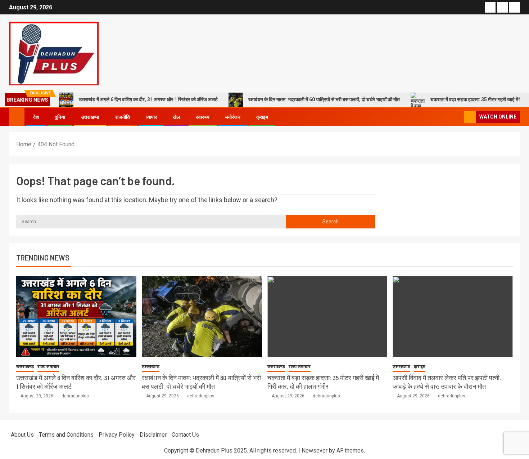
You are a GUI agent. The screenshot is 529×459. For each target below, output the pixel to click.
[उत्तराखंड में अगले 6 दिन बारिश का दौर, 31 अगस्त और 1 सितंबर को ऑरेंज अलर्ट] (76, 316)
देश (36, 117)
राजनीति (122, 117)
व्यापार (151, 117)
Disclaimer (153, 434)
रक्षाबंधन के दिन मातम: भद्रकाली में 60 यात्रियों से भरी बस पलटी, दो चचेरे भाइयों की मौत (324, 99)
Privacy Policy (117, 434)
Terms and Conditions (66, 434)
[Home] (16, 117)
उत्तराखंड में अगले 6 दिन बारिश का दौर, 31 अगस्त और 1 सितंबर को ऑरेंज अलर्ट (148, 99)
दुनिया (60, 117)
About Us (22, 434)
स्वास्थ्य (202, 117)
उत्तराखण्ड (90, 117)
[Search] (457, 117)
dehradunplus (75, 395)
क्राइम (262, 117)
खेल (176, 117)
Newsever (314, 450)
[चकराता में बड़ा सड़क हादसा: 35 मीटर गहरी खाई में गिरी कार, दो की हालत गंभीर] (327, 316)
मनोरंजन (232, 117)
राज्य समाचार (48, 366)
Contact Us (185, 434)
